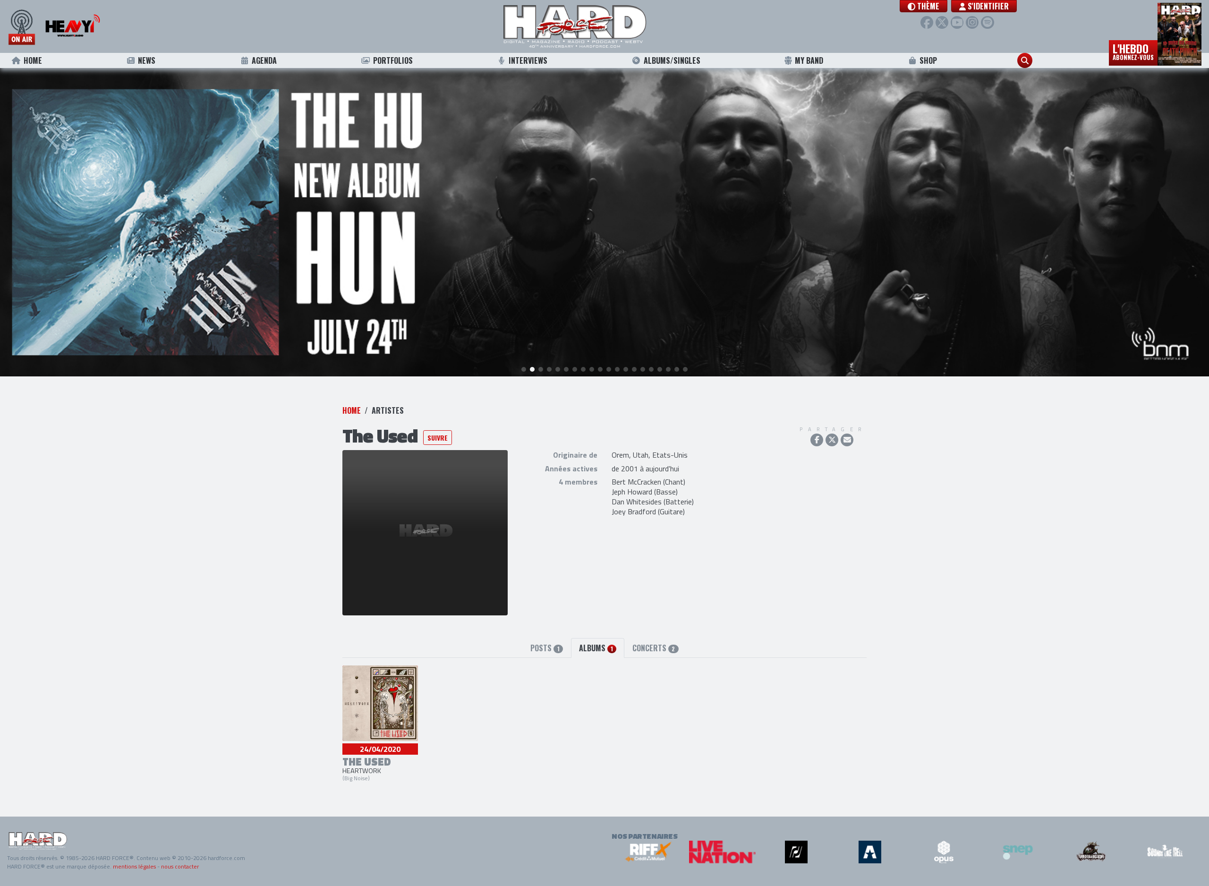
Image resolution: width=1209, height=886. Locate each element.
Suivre (437, 438)
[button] (923, 6)
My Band (809, 60)
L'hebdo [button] (1133, 51)
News (146, 60)
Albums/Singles (672, 60)
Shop (928, 60)
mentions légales (134, 866)
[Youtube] (957, 22)
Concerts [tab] (653, 648)
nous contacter (180, 866)
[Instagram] (972, 22)
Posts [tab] (544, 648)
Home (33, 60)
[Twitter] (942, 22)
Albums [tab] (596, 648)
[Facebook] (926, 22)
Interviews (528, 60)
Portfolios (393, 60)
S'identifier (987, 6)
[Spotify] (987, 22)
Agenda (264, 60)
